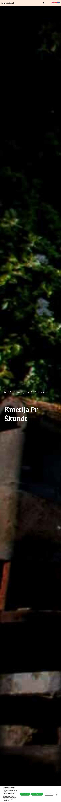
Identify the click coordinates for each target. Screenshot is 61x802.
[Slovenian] (58, 2)
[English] (53, 2)
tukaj (9, 797)
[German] (55, 2)
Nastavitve (49, 794)
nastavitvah (6, 800)
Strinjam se (25, 794)
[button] (43, 3)
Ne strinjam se (37, 794)
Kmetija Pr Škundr (7, 3)
